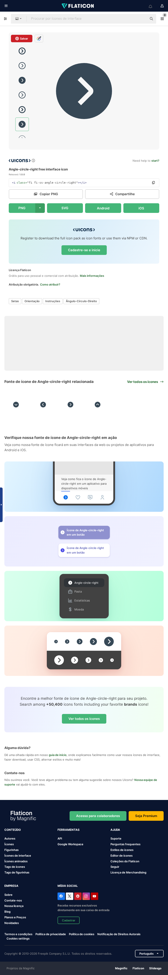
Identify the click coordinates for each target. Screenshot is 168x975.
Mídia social (68, 885)
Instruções (52, 301)
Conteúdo (12, 829)
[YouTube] (94, 896)
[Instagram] (86, 896)
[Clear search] (142, 19)
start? (155, 160)
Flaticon (138, 968)
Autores (9, 838)
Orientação (32, 301)
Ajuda (115, 829)
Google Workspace (70, 844)
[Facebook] (61, 896)
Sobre (8, 894)
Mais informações (92, 275)
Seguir (114, 866)
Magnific (121, 968)
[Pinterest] (78, 896)
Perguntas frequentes (125, 844)
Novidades (11, 923)
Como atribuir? (50, 284)
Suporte (115, 838)
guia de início (57, 755)
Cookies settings (18, 938)
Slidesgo (155, 968)
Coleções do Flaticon (124, 861)
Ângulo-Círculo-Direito (81, 301)
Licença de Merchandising (128, 872)
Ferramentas (69, 829)
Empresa (11, 885)
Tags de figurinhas (16, 872)
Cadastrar (68, 920)
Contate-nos (13, 900)
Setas (15, 301)
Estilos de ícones (121, 850)
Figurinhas (11, 850)
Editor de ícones (121, 855)
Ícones (9, 844)
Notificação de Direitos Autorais (118, 934)
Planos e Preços (15, 917)
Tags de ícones (14, 866)
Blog (7, 911)
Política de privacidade (50, 934)
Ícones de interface (17, 855)
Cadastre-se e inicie (84, 250)
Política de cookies (81, 934)
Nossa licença (13, 906)
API (60, 838)
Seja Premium (146, 816)
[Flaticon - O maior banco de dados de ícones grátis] (78, 6)
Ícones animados (16, 861)
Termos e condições (18, 934)
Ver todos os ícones (84, 719)
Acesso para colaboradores (98, 816)
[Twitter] (69, 896)
